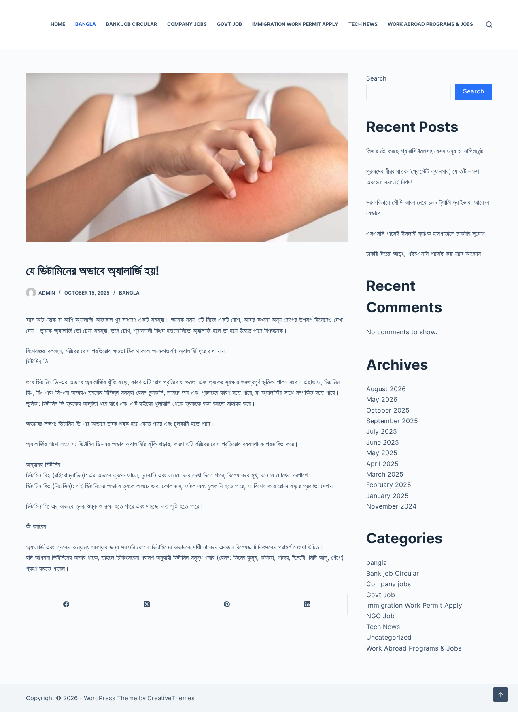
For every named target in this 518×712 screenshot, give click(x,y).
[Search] (489, 24)
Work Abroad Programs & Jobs (430, 24)
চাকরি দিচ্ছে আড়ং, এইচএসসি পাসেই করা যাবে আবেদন (423, 254)
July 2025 (381, 431)
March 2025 (384, 474)
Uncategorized (389, 637)
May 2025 (381, 453)
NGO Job (380, 616)
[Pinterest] (227, 604)
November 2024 (391, 506)
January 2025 (387, 496)
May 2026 (381, 399)
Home (58, 24)
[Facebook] (66, 604)
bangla (85, 24)
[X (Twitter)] (146, 604)
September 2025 (392, 421)
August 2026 (386, 389)
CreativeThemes (171, 698)
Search (376, 78)
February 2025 (388, 485)
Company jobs (187, 24)
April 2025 (382, 464)
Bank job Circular (131, 24)
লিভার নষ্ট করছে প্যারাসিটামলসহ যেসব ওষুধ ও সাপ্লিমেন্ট (424, 151)
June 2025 (382, 442)
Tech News (363, 24)
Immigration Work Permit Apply (295, 24)
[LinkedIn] (307, 604)
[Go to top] (500, 694)
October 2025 (388, 410)
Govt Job (229, 24)
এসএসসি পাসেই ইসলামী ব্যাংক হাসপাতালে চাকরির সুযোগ (425, 233)
